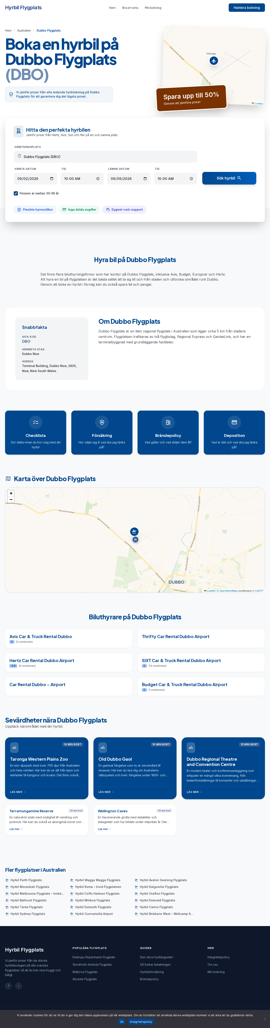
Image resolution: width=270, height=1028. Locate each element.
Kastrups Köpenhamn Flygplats (94, 957)
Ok (122, 1021)
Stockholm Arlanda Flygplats (92, 964)
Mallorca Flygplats (85, 972)
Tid (63, 168)
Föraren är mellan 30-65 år (39, 193)
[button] (213, 62)
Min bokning (153, 7)
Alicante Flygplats (85, 979)
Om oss (213, 964)
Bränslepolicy (149, 979)
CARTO (259, 590)
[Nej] (265, 1019)
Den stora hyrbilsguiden (156, 957)
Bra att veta (130, 7)
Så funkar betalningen (155, 964)
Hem (112, 7)
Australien (24, 30)
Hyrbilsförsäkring (152, 972)
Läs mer (18, 792)
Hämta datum (25, 168)
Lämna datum (118, 168)
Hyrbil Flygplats (23, 7)
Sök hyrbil (229, 178)
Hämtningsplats (28, 147)
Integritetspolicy (219, 957)
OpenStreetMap (228, 590)
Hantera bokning (247, 7)
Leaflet (258, 103)
